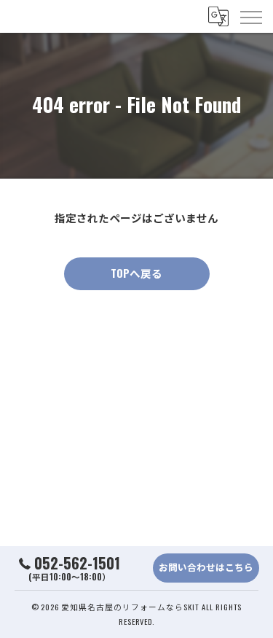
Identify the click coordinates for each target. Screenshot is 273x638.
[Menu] (250, 16)
